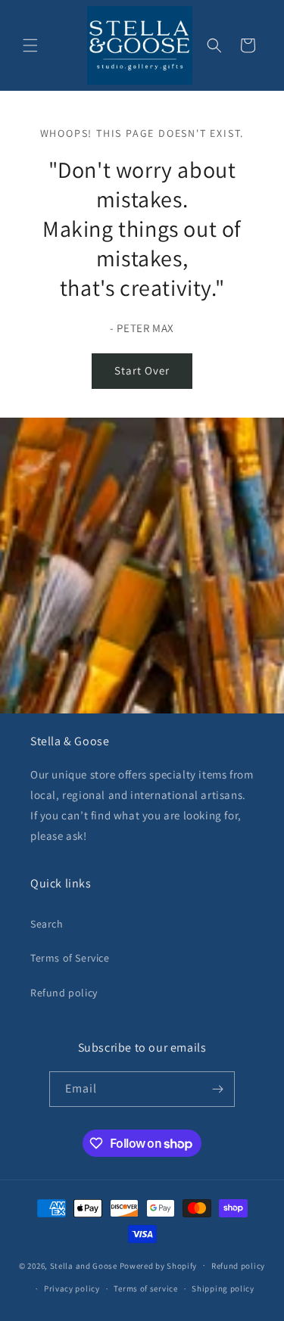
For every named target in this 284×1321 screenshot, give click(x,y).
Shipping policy (223, 1288)
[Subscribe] (217, 1089)
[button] (30, 45)
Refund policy (64, 992)
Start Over (142, 370)
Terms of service (145, 1288)
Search (47, 924)
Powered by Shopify (159, 1265)
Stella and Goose (85, 1265)
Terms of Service (70, 958)
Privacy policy (72, 1288)
